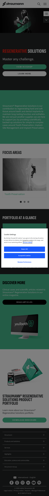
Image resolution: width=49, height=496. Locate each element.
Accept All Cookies (24, 256)
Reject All (24, 249)
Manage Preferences (24, 262)
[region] (24, 248)
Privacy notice (27, 242)
